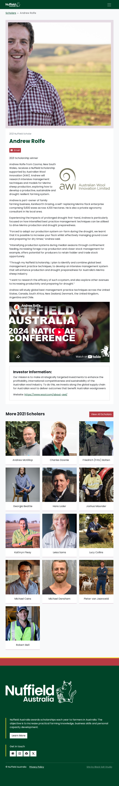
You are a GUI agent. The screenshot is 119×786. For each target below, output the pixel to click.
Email (16, 150)
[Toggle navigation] (109, 5)
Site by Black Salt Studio (99, 766)
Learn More (18, 735)
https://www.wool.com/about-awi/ (45, 394)
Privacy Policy (36, 766)
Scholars (11, 13)
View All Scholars (101, 414)
